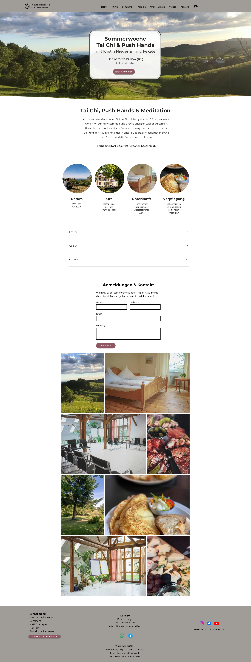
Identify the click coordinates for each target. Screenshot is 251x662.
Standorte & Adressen (43, 631)
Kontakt (34, 628)
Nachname (135, 302)
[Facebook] (209, 623)
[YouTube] (216, 623)
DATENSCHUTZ (216, 629)
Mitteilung (100, 325)
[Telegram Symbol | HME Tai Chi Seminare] (130, 635)
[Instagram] (201, 623)
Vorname (100, 302)
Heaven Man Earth (40, 4)
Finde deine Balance (39, 7)
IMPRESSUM (200, 629)
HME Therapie (38, 624)
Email (99, 314)
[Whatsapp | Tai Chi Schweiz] (122, 635)
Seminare (35, 620)
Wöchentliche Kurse (41, 617)
